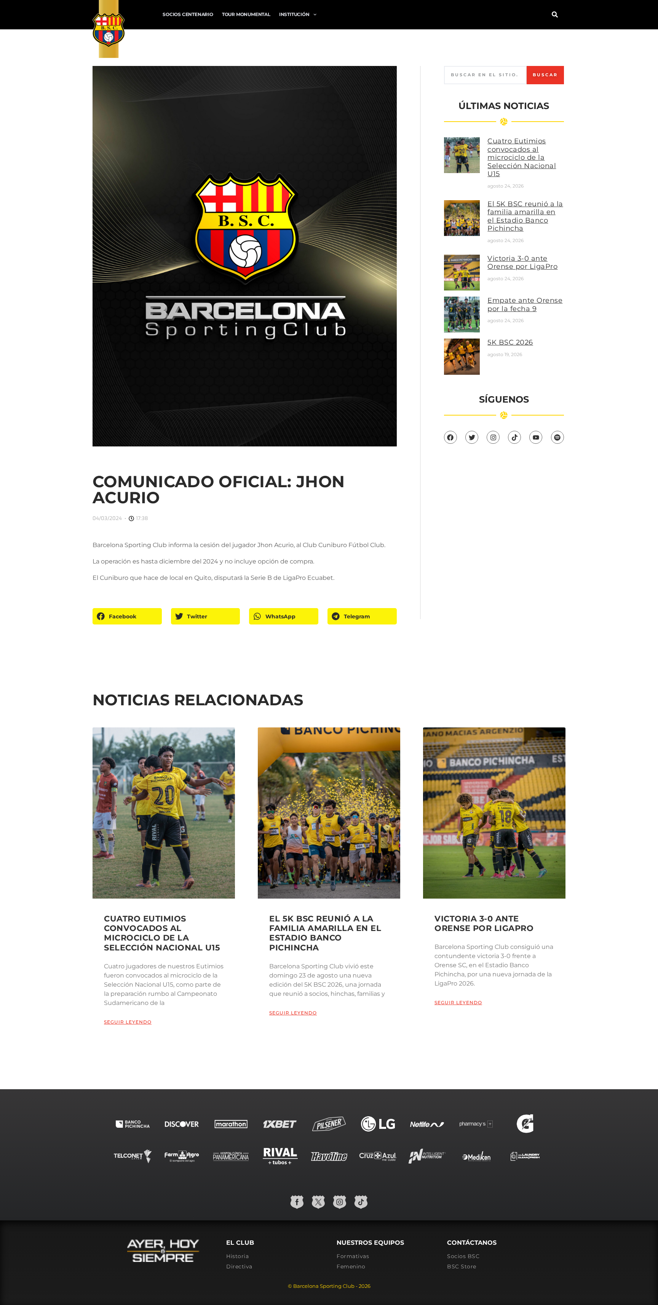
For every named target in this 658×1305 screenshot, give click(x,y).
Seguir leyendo (128, 1022)
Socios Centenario (188, 14)
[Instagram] (493, 437)
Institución (294, 14)
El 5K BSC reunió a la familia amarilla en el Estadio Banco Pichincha (525, 216)
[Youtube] (535, 437)
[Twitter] (471, 437)
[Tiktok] (514, 437)
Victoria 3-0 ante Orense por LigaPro (522, 262)
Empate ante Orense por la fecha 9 (524, 304)
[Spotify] (557, 437)
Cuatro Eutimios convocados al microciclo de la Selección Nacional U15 (521, 157)
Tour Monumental (246, 14)
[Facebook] (450, 437)
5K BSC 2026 (510, 342)
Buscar (545, 74)
